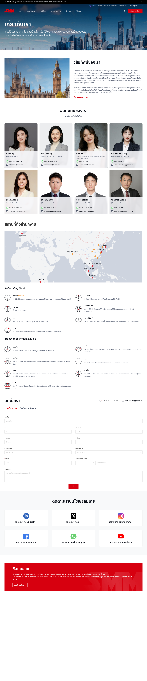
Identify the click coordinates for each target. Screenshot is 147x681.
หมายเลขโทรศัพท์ (81, 459)
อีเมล (7, 459)
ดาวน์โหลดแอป (123, 6)
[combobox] (73, 421)
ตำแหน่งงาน (8, 448)
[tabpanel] (73, 452)
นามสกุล (79, 427)
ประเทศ (7, 438)
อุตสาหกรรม (79, 448)
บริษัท (78, 438)
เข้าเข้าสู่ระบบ (134, 6)
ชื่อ (6, 427)
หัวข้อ (7, 417)
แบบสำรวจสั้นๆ (19, 585)
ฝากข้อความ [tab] (10, 408)
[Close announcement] (141, 2)
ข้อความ (7, 469)
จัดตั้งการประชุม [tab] (28, 408)
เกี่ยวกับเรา (107, 6)
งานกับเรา (114, 6)
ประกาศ (100, 6)
